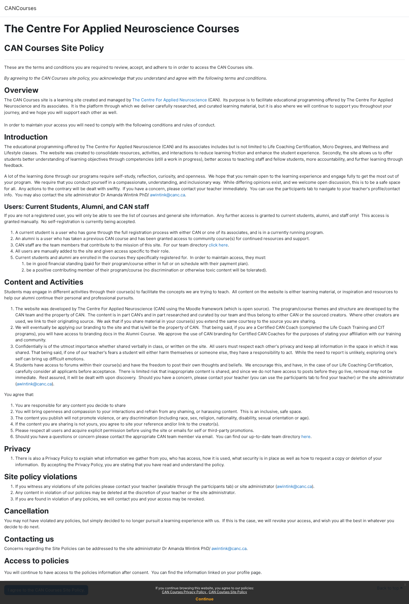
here (306, 436)
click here (218, 245)
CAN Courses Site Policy (228, 592)
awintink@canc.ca (167, 194)
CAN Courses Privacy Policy (184, 592)
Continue (204, 598)
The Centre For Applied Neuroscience (169, 99)
